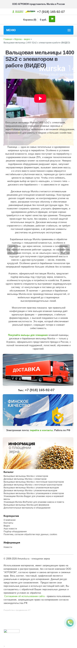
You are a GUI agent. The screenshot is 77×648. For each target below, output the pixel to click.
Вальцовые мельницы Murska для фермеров (26, 505)
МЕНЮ (11, 30)
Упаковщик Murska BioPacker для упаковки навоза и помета (34, 502)
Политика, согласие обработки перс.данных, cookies (31, 534)
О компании (10, 520)
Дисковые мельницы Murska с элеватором (25, 479)
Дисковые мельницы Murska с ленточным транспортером (33, 484)
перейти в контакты (41, 430)
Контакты (8, 523)
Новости (8, 547)
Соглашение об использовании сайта (24, 596)
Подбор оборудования (15, 531)
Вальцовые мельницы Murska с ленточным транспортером (34, 482)
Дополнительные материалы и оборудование (27, 508)
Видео (7, 526)
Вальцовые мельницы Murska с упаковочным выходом (31, 487)
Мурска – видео (22, 39)
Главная (8, 39)
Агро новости (10, 528)
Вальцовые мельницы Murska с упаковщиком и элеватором (34, 493)
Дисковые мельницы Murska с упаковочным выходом (30, 490)
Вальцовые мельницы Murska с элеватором (26, 476)
